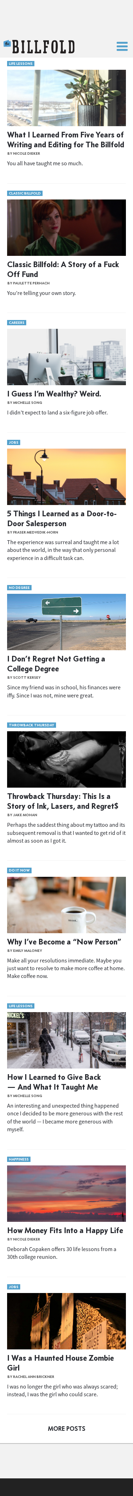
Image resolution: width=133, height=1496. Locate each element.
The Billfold (39, 47)
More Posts (66, 1429)
